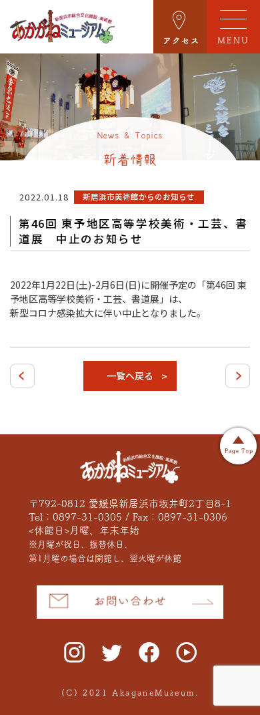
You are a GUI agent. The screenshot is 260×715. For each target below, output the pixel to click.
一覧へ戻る (130, 375)
